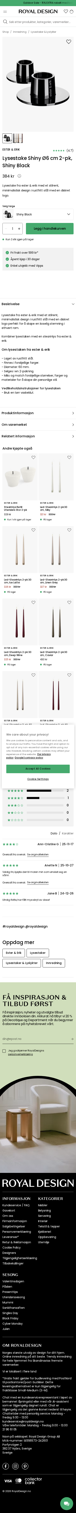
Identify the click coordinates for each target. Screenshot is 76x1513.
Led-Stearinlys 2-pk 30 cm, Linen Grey (53, 581)
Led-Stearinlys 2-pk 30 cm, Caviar (53, 654)
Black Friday (10, 1318)
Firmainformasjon (14, 1221)
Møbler (42, 1205)
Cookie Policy (11, 1247)
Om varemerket (14, 424)
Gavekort (8, 1210)
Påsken (7, 1286)
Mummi (7, 1302)
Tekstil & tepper (49, 1226)
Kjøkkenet (44, 1231)
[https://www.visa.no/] (8, 1480)
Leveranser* (10, 1237)
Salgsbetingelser (13, 1226)
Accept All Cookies (38, 768)
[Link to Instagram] (15, 1466)
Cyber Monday (12, 1323)
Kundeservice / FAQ (16, 1205)
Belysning (44, 1210)
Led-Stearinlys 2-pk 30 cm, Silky (53, 509)
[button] (66, 11)
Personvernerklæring (16, 1231)
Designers (9, 1252)
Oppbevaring (47, 1237)
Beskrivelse (10, 304)
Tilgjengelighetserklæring (19, 1258)
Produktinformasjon (18, 413)
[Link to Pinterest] (25, 1466)
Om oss (7, 1215)
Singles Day (10, 1313)
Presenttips (10, 1291)
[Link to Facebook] (5, 1466)
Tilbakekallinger (12, 1263)
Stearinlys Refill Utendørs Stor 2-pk (15, 509)
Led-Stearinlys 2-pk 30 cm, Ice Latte (17, 581)
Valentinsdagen (13, 1281)
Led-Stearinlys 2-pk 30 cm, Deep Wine (17, 654)
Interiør (43, 1221)
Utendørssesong (13, 1297)
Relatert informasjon (18, 436)
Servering (44, 1215)
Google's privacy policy (29, 757)
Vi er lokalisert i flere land (19, 1371)
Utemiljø (43, 1242)
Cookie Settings (38, 779)
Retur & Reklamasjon (16, 1242)
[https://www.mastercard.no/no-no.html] (18, 1481)
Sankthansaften (13, 1307)
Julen (6, 1328)
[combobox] (38, 214)
